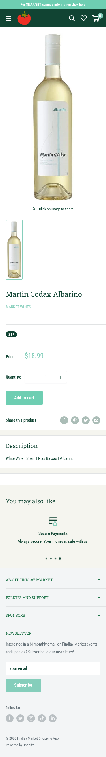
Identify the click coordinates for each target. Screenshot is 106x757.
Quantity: (13, 377)
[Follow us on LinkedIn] (53, 718)
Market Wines (18, 307)
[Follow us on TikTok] (42, 718)
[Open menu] (8, 18)
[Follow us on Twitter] (20, 718)
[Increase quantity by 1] (61, 377)
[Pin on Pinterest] (75, 420)
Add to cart (24, 398)
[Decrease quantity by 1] (31, 377)
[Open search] (72, 18)
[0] (95, 18)
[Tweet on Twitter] (86, 420)
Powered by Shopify (20, 745)
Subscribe (23, 685)
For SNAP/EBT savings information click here (53, 4)
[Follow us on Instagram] (31, 718)
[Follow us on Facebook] (10, 718)
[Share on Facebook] (64, 420)
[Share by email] (96, 420)
